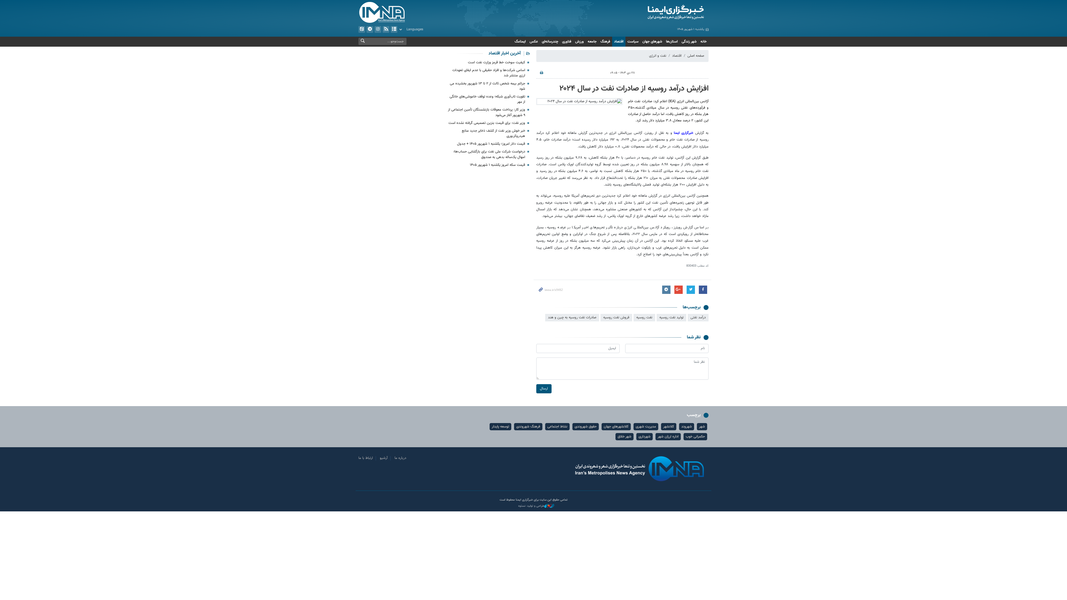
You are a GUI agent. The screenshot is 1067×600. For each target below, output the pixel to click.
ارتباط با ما (365, 458)
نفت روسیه (644, 317)
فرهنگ (605, 41)
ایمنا (652, 12)
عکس (534, 41)
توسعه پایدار (500, 426)
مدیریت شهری (646, 426)
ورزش (579, 41)
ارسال (544, 388)
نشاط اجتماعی (557, 426)
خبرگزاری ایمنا (683, 133)
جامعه (592, 41)
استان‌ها (672, 41)
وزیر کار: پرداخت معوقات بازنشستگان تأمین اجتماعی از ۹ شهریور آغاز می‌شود (486, 112)
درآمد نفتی (698, 317)
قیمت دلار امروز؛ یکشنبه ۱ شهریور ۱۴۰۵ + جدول (491, 144)
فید (386, 29)
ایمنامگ (520, 41)
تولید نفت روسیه (671, 317)
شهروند (686, 426)
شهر (702, 426)
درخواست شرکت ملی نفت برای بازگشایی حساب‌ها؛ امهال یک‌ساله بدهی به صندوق (489, 154)
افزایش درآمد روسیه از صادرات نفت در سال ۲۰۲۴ (634, 88)
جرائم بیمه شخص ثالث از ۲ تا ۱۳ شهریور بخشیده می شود (487, 86)
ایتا (361, 29)
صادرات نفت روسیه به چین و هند (572, 317)
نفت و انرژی (657, 56)
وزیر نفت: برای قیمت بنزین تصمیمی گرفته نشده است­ (486, 123)
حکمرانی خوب (695, 436)
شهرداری (644, 436)
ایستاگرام (378, 29)
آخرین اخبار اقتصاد (504, 53)
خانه (703, 41)
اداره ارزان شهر (668, 436)
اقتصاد (619, 41)
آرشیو (394, 29)
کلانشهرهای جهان (616, 426)
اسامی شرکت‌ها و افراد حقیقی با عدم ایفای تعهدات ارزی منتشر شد (488, 73)
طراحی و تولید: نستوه (531, 506)
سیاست (633, 41)
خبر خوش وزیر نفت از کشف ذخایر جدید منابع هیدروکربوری (493, 133)
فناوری (566, 41)
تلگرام (370, 29)
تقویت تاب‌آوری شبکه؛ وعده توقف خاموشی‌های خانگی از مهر (487, 99)
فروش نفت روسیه (616, 317)
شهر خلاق (624, 436)
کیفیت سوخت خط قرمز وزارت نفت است (496, 62)
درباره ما (400, 458)
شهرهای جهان (652, 41)
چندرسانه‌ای (550, 41)
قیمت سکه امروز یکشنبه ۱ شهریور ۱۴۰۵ (497, 165)
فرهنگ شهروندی (528, 426)
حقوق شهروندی (586, 426)
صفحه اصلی (695, 56)
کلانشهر (668, 426)
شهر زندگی (689, 41)
